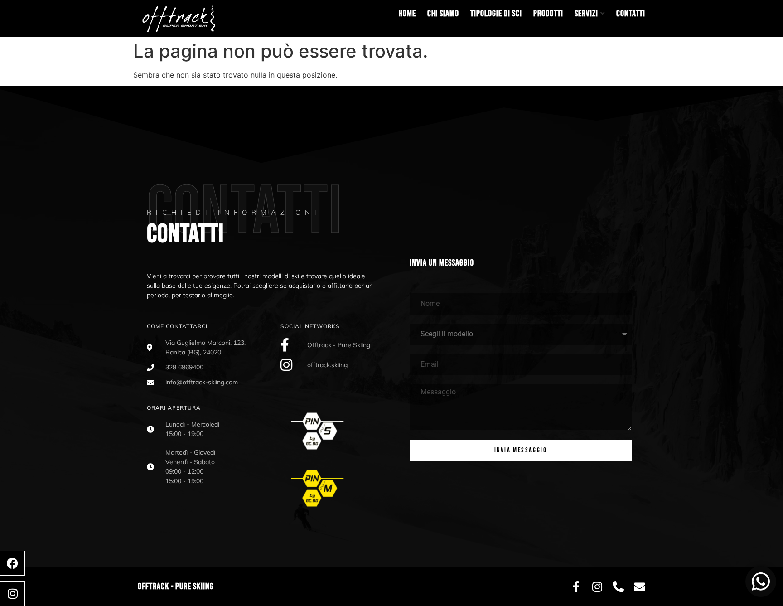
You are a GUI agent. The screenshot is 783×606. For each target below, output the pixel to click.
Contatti (630, 13)
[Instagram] (12, 593)
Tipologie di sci (496, 13)
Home (407, 13)
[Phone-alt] (618, 586)
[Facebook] (12, 563)
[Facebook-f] (575, 586)
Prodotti (548, 13)
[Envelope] (639, 586)
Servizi (586, 13)
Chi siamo (443, 13)
